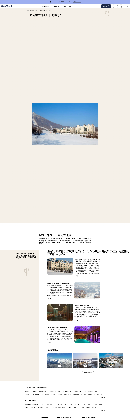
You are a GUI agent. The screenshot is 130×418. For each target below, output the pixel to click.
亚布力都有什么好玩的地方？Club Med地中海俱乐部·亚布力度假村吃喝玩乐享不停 (26, 256)
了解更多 (76, 276)
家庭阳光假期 (67, 394)
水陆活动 (27, 394)
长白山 (84, 404)
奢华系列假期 (42, 391)
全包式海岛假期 (35, 394)
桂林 (71, 404)
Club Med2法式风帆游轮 (54, 391)
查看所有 (103, 397)
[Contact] (121, 6)
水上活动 (53, 394)
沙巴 (75, 404)
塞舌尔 (94, 407)
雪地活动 (60, 394)
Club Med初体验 (77, 391)
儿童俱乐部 (34, 391)
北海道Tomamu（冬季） (47, 404)
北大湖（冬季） (59, 404)
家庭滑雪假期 (76, 394)
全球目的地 (56, 6)
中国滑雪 (90, 394)
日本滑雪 (96, 394)
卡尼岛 (95, 404)
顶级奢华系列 (67, 6)
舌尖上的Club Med (88, 391)
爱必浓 (74, 407)
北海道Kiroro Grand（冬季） (32, 404)
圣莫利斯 (88, 407)
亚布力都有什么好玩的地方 (32, 10)
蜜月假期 (83, 394)
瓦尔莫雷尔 (81, 407)
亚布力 (89, 404)
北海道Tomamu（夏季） (43, 407)
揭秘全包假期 (45, 6)
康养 (96, 391)
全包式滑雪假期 (45, 394)
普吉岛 (100, 404)
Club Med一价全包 (66, 391)
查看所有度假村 (88, 373)
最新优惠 (27, 391)
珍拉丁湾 (32, 407)
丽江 (66, 404)
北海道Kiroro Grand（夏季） (58, 407)
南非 (79, 404)
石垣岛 (69, 407)
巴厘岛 (26, 407)
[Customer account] (117, 6)
